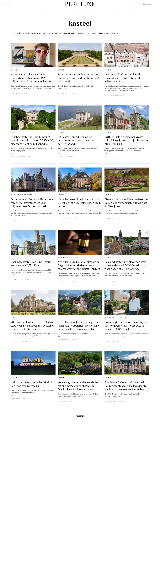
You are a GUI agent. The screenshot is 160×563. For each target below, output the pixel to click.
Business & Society (22, 195)
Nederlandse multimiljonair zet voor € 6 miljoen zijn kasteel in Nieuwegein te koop (79, 203)
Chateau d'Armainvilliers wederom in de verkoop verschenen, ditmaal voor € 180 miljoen (126, 203)
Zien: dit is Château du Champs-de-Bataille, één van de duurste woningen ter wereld (79, 78)
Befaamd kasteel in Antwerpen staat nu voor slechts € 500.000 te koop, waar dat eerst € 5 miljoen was (125, 265)
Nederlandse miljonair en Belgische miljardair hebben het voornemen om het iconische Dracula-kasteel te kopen (79, 325)
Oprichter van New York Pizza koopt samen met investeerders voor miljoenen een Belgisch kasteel (32, 203)
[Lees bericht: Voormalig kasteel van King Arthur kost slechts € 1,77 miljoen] (33, 242)
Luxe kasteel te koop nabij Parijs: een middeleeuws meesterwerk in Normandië (123, 78)
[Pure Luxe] (80, 4)
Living (14, 70)
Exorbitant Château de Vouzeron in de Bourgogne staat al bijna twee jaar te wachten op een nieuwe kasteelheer (126, 386)
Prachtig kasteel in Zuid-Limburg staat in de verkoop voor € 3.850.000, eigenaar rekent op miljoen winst (32, 140)
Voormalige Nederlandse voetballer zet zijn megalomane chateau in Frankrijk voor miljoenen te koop (78, 386)
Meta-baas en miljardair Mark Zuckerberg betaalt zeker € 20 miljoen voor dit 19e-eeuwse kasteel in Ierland (32, 78)
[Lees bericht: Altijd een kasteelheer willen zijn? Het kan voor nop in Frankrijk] (33, 363)
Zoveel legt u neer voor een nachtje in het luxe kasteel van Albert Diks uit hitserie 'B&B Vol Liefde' (125, 325)
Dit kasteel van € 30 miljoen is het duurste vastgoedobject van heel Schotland (76, 140)
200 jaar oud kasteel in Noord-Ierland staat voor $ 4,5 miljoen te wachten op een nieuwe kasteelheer (32, 325)
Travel (62, 317)
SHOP (134, 4)
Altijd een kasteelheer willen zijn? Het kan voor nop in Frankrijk (32, 384)
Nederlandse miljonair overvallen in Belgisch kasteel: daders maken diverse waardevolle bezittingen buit (79, 265)
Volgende (80, 416)
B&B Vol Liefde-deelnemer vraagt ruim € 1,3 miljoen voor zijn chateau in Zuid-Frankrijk (126, 140)
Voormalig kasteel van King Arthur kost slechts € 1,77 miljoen (31, 263)
